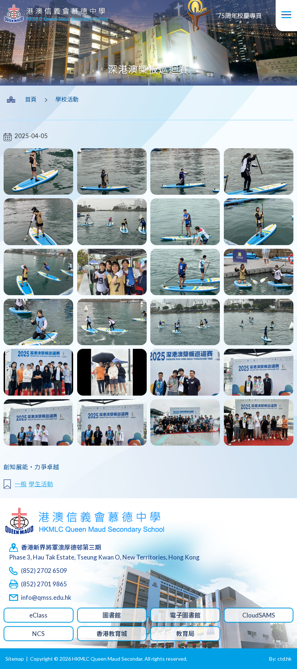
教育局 (185, 633)
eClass (38, 615)
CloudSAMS (258, 615)
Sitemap (14, 659)
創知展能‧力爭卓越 (31, 467)
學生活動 (41, 484)
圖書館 (112, 615)
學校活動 (67, 99)
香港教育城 (111, 633)
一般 (20, 484)
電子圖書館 (185, 615)
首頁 (31, 99)
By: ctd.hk (280, 659)
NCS (38, 633)
